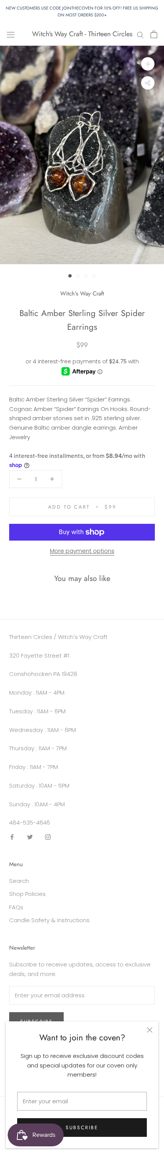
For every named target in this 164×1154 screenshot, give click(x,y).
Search (19, 881)
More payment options (82, 551)
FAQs (16, 907)
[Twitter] (30, 836)
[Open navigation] (10, 34)
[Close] (150, 1030)
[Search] (140, 34)
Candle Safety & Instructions (49, 920)
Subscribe (82, 1127)
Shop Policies (27, 894)
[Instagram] (48, 836)
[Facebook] (12, 836)
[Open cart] (154, 34)
